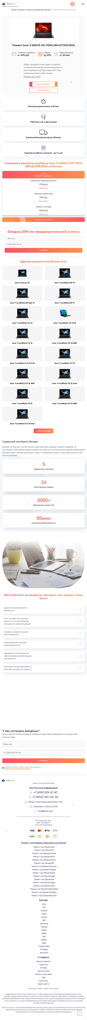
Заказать (43, 188)
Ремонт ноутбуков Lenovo (44, 860)
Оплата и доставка (43, 974)
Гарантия (43, 965)
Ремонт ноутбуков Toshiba (44, 870)
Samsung (44, 924)
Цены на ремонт (43, 961)
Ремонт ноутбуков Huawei (44, 853)
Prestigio (44, 949)
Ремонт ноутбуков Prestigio (44, 892)
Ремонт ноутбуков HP (44, 850)
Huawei (44, 911)
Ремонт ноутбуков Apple (44, 876)
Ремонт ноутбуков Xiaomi (44, 873)
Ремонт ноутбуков (18, 10)
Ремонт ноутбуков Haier (44, 886)
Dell (44, 936)
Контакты (43, 981)
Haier (44, 943)
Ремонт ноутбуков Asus (44, 847)
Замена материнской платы (44, 181)
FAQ (43, 977)
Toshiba (44, 927)
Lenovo (44, 917)
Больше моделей (43, 431)
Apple (44, 933)
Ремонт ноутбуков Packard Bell (44, 889)
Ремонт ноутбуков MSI (44, 863)
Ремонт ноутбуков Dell (44, 879)
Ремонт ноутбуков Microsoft (44, 896)
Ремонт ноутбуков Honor (44, 857)
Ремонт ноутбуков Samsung (44, 866)
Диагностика (43, 971)
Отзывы (43, 968)
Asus (44, 904)
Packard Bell (44, 946)
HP (44, 907)
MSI (44, 920)
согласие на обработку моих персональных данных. (22, 767)
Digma (44, 940)
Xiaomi (44, 930)
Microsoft (44, 953)
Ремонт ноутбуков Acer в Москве (38, 10)
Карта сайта (43, 984)
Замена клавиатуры (43, 194)
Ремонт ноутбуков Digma (44, 882)
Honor (44, 914)
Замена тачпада (43, 207)
